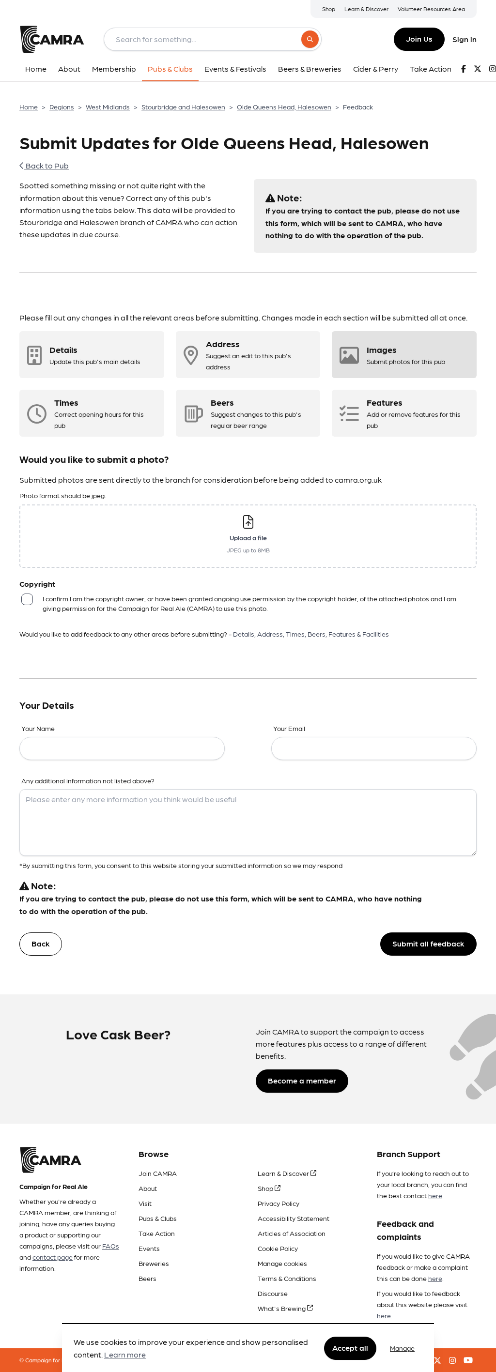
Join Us (419, 38)
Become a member (302, 1080)
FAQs (110, 1246)
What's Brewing (282, 1308)
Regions (61, 106)
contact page (52, 1257)
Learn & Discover (366, 8)
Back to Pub (46, 165)
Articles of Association (292, 1233)
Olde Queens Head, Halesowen (284, 106)
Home (28, 106)
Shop (328, 8)
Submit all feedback (428, 943)
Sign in (464, 39)
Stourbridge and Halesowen (183, 106)
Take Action (157, 1233)
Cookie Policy (278, 1248)
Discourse (273, 1293)
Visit (145, 1203)
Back (40, 943)
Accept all (350, 1347)
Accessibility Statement (293, 1218)
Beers (147, 1278)
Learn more (125, 1354)
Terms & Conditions (287, 1278)
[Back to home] (51, 39)
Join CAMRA (158, 1173)
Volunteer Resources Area (431, 8)
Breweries (154, 1263)
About (148, 1188)
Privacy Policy (278, 1203)
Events (149, 1248)
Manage (402, 1348)
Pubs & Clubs (158, 1218)
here (435, 1195)
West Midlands (108, 106)
